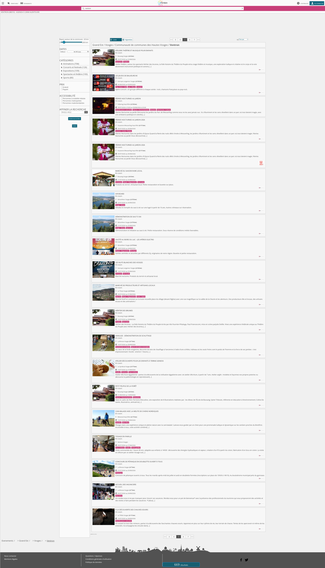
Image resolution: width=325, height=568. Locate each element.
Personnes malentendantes (73, 103)
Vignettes (127, 40)
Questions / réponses (93, 556)
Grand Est (98, 44)
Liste (113, 40)
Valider (74, 126)
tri (238, 40)
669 (181, 565)
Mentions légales (10, 559)
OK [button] (86, 112)
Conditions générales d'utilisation (98, 559)
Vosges (109, 44)
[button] (74, 119)
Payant (65, 89)
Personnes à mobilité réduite (74, 98)
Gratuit (65, 87)
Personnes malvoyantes (72, 101)
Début (62, 52)
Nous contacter (10, 556)
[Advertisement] (162, 25)
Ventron (50, 540)
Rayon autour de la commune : (71, 39)
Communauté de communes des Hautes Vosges (141, 44)
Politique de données (93, 562)
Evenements (7, 540)
